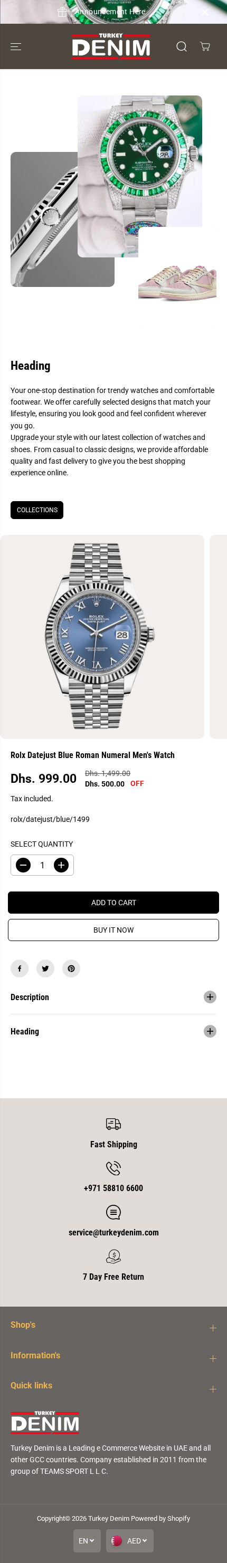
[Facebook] (20, 968)
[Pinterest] (71, 968)
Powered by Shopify (160, 1518)
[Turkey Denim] (110, 46)
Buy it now (113, 930)
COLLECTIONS (37, 510)
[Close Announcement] (204, 12)
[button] (17, 46)
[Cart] (204, 46)
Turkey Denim (108, 1518)
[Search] (181, 46)
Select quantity (42, 844)
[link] (113, 1422)
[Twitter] (45, 968)
